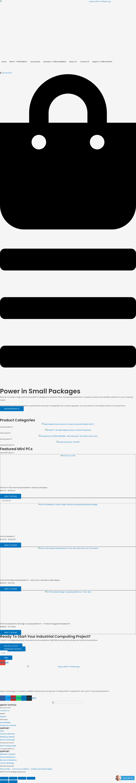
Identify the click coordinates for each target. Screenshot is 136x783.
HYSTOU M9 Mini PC (7, 536)
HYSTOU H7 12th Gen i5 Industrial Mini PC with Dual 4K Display (23, 487)
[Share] (22, 778)
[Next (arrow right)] (13, 781)
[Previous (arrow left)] (4, 781)
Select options (10, 496)
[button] (125, 779)
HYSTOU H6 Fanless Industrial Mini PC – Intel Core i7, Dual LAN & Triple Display (30, 580)
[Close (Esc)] (31, 778)
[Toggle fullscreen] (13, 778)
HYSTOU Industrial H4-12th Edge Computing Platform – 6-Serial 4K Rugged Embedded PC (35, 624)
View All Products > (7, 453)
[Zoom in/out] (4, 778)
